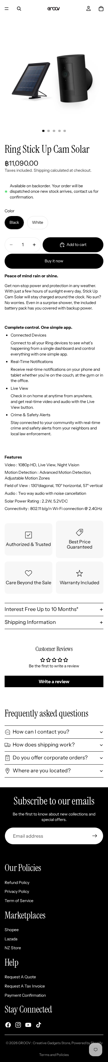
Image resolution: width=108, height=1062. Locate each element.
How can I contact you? (41, 732)
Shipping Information (30, 622)
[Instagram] (18, 1024)
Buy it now (54, 260)
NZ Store (13, 947)
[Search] (19, 8)
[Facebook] (8, 1024)
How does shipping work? (44, 745)
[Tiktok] (38, 1024)
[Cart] (101, 8)
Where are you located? (42, 770)
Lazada (11, 938)
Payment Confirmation (25, 995)
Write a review (54, 681)
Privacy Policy (17, 891)
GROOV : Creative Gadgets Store (44, 1043)
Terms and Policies (54, 1055)
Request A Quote (20, 976)
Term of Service (19, 900)
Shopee (12, 929)
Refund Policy (17, 882)
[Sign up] (95, 836)
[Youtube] (28, 1024)
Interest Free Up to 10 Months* (41, 609)
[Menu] (6, 8)
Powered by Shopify (87, 1043)
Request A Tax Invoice (25, 986)
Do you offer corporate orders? (50, 758)
